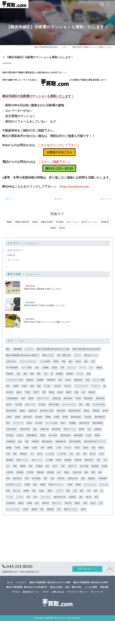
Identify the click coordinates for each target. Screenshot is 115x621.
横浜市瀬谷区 (66, 435)
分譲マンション (69, 429)
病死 (93, 472)
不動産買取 (17, 349)
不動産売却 (51, 380)
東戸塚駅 (95, 466)
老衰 (100, 472)
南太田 (77, 447)
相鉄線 (42, 484)
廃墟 (87, 404)
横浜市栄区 (28, 417)
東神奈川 (23, 454)
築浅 (35, 429)
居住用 (60, 392)
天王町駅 (30, 472)
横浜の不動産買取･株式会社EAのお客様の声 (22, 355)
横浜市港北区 (76, 417)
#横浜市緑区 (47, 222)
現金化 (68, 380)
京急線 (29, 503)
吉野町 (49, 447)
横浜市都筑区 (98, 423)
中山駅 (88, 435)
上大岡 (58, 447)
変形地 (42, 435)
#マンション (73, 222)
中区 (59, 509)
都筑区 (77, 503)
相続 (86, 361)
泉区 (28, 497)
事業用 (51, 392)
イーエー (9, 497)
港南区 (22, 410)
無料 (45, 478)
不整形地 (96, 410)
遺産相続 (72, 497)
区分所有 (9, 392)
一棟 (75, 491)
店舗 (76, 392)
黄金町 (85, 447)
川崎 (18, 373)
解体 (86, 472)
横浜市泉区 (56, 429)
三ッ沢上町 (50, 454)
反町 (93, 447)
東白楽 (101, 447)
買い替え (68, 386)
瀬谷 (35, 484)
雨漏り (50, 491)
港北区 (92, 503)
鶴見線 (20, 503)
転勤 (39, 386)
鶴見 (96, 497)
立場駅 (26, 447)
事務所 (68, 392)
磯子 (81, 491)
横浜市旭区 (61, 410)
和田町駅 (20, 472)
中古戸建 (18, 404)
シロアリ (59, 491)
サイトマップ (97, 591)
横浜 (8, 349)
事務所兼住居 (61, 441)
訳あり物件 (53, 435)
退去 (81, 404)
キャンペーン (13, 260)
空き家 (54, 367)
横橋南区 (91, 478)
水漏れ (41, 491)
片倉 (71, 454)
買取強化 (30, 380)
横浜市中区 (17, 478)
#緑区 (35, 222)
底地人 (66, 472)
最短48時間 (78, 435)
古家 (92, 361)
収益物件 (9, 373)
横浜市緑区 (100, 398)
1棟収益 (99, 367)
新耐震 (34, 509)
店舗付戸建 (44, 429)
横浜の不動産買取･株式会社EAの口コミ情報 (53, 349)
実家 (8, 491)
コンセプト (29, 349)
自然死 (30, 398)
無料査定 (59, 373)
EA (101, 491)
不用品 (58, 460)
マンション (72, 367)
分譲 (52, 478)
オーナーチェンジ (69, 404)
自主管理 (38, 423)
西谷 (85, 454)
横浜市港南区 (11, 410)
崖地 (26, 478)
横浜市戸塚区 (54, 404)
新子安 (39, 454)
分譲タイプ (72, 466)
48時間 (26, 491)
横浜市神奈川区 (74, 410)
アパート (82, 367)
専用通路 (72, 423)
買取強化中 (78, 380)
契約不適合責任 (75, 441)
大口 (32, 454)
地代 (78, 454)
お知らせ (11, 255)
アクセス (80, 373)
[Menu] (108, 4)
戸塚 (88, 491)
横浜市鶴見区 (47, 441)
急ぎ (60, 380)
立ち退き (42, 404)
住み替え (57, 386)
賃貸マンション (22, 460)
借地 (20, 441)
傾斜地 (17, 417)
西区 (8, 423)
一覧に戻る (57, 198)
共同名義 (9, 435)
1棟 (104, 386)
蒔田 (42, 447)
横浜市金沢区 (84, 423)
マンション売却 (51, 423)
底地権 (56, 417)
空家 (62, 367)
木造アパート (30, 404)
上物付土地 (56, 398)
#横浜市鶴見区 (22, 222)
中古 (100, 503)
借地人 (63, 423)
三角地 (8, 417)
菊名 (15, 454)
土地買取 (40, 380)
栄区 (42, 509)
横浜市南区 (68, 398)
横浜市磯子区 (100, 417)
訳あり (55, 466)
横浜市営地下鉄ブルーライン (95, 441)
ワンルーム (95, 386)
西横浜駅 (40, 472)
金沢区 (25, 509)
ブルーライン (45, 497)
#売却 (62, 228)
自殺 (23, 398)
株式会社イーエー (90, 355)
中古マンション (43, 398)
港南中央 (45, 503)
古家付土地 (77, 472)
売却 (87, 380)
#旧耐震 (105, 222)
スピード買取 (26, 367)
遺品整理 (68, 460)
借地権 (48, 417)
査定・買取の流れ (64, 355)
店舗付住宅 (32, 410)
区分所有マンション (13, 484)
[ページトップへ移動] (110, 569)
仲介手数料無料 (12, 367)
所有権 (65, 417)
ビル (91, 367)
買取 (63, 361)
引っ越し (47, 386)
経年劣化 (61, 478)
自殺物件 (97, 429)
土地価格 (45, 367)
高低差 (27, 484)
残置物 (22, 466)
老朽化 (29, 423)
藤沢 (39, 373)
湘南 (25, 373)
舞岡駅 (78, 484)
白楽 (8, 454)
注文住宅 (88, 417)
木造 (83, 392)
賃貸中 (36, 392)
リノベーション (90, 484)
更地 (32, 386)
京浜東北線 (10, 503)
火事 (98, 460)
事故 (15, 466)
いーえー (20, 497)
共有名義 (38, 417)
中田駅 (17, 447)
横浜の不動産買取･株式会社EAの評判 (86, 349)
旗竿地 (105, 410)
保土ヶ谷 (16, 491)
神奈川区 (68, 503)
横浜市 (19, 392)
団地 (63, 466)
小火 (105, 460)
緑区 (37, 503)
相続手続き (89, 460)
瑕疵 (33, 491)
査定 (70, 361)
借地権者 (35, 441)
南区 (95, 491)
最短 (88, 373)
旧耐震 (15, 386)
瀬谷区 (83, 509)
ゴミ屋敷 (49, 460)
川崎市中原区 (25, 429)
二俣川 (101, 454)
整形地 (86, 410)
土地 (36, 367)
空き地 (78, 398)
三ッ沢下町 (62, 454)
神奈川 (78, 361)
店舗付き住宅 (73, 478)
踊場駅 (8, 447)
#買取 (53, 228)
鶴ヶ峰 (92, 454)
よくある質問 (45, 361)
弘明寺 (34, 447)
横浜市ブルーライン (56, 484)
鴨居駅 (97, 435)
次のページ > (105, 198)
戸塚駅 (69, 484)
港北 (35, 497)
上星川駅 (9, 472)
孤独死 (81, 429)
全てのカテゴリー (15, 250)
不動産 (55, 361)
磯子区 (88, 497)
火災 (89, 429)
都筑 (85, 503)
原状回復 (50, 472)
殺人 (47, 466)
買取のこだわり (48, 355)
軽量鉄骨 (91, 392)
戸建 (30, 466)
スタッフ (77, 355)
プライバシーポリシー (28, 361)
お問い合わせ (11, 361)
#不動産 (60, 222)
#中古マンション (90, 222)
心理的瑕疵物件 (12, 398)
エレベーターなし (13, 509)
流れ (45, 373)
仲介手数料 (36, 478)
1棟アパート (56, 503)
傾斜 (68, 491)
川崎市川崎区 (11, 429)
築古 (8, 386)
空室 (44, 392)
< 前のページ (10, 198)
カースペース (18, 423)
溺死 (8, 478)
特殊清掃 (78, 460)
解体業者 (50, 509)
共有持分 (20, 435)
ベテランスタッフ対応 (14, 380)
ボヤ (8, 466)
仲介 (59, 472)
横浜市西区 (88, 398)
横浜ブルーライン (70, 509)
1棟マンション (37, 460)
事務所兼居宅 (32, 435)
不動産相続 (10, 441)
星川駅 (104, 466)
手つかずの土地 (99, 404)
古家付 (24, 386)
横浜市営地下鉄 (60, 497)
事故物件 (69, 373)
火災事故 (39, 466)
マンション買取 (98, 380)
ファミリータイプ (81, 386)
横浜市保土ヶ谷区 (46, 410)
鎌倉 (32, 373)
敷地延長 (9, 460)
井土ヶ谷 (68, 447)
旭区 (81, 497)
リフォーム (103, 484)
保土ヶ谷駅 (84, 466)
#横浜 (9, 222)
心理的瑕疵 (102, 478)
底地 (26, 441)
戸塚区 (27, 392)
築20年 (9, 404)
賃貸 (83, 478)
